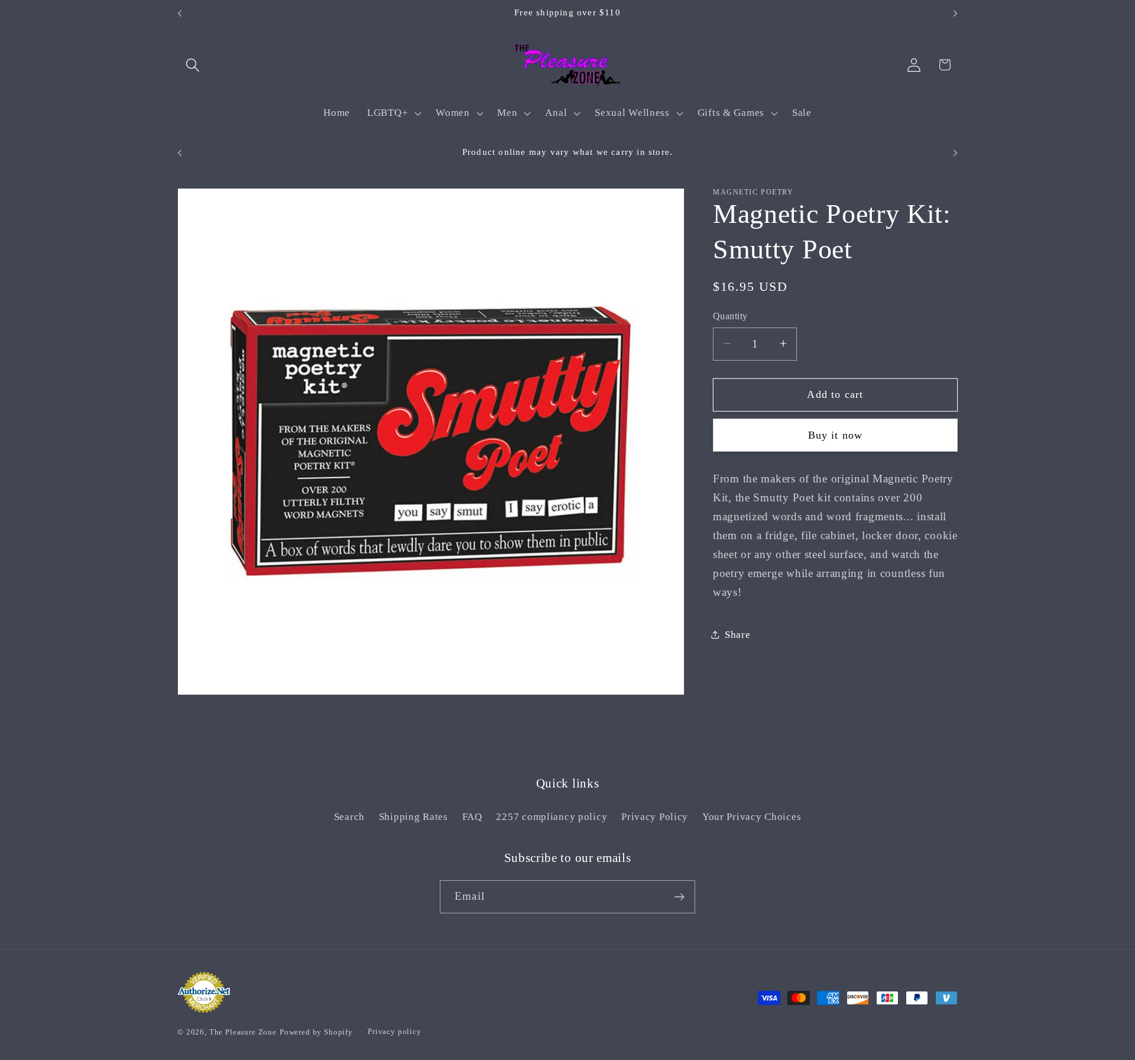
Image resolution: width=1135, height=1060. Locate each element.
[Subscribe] (679, 896)
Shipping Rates (413, 816)
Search (349, 816)
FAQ (472, 816)
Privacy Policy (654, 816)
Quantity (730, 316)
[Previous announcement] (180, 13)
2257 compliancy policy (551, 816)
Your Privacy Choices (751, 816)
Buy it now (835, 434)
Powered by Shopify (316, 1031)
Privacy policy (394, 1031)
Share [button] (738, 634)
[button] (193, 64)
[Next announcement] (955, 13)
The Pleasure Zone (243, 1031)
